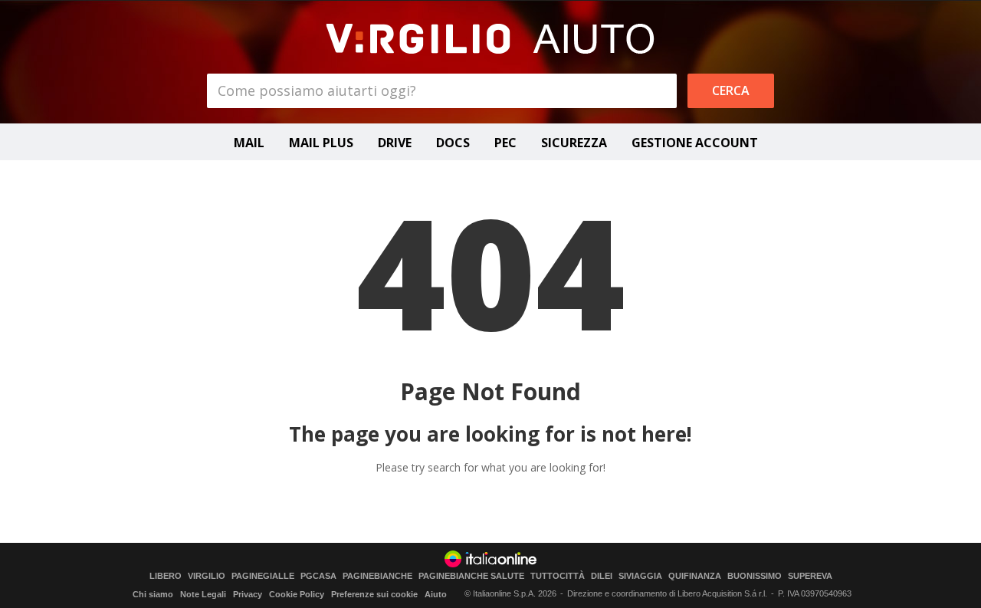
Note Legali (203, 594)
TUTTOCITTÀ (557, 576)
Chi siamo (153, 594)
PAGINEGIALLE (262, 576)
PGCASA (318, 576)
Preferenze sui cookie (374, 594)
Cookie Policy (296, 594)
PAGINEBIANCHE (377, 576)
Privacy (247, 594)
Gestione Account (695, 142)
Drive (395, 142)
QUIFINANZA (694, 576)
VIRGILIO (206, 576)
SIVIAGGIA (640, 576)
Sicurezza (574, 142)
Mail (249, 142)
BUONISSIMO (754, 576)
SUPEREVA (810, 576)
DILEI (601, 576)
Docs (453, 142)
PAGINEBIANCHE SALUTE (471, 576)
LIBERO (165, 576)
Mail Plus (321, 142)
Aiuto (436, 594)
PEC (505, 142)
